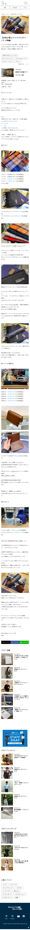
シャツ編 (3, 125)
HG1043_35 (11, 396)
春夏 (16, 897)
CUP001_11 (14, 530)
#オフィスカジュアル (8, 58)
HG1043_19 (11, 391)
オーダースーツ (7, 897)
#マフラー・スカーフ (8, 61)
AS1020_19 (16, 216)
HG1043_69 (11, 400)
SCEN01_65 (11, 181)
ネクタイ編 (4, 123)
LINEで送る (25, 642)
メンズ (5, 884)
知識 (5, 7)
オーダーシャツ (20, 894)
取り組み (15, 7)
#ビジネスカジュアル (21, 58)
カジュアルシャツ (8, 887)
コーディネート (7, 894)
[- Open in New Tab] (6, 917)
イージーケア (7, 891)
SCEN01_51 (11, 179)
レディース (13, 884)
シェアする (15, 642)
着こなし (16, 891)
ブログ (25, 7)
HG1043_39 (11, 398)
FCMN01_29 (16, 211)
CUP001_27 (18, 532)
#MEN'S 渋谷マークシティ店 (10, 55)
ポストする (6, 642)
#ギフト (18, 61)
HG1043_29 (11, 394)
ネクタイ (19, 887)
